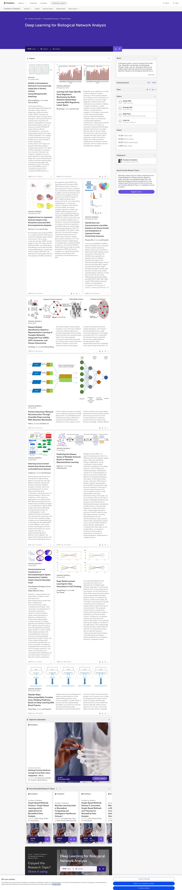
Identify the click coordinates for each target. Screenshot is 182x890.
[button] (44, 49)
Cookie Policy (56, 884)
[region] (91, 882)
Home (30, 854)
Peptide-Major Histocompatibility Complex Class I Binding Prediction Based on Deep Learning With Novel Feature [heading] (41, 699)
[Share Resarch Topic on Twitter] (147, 89)
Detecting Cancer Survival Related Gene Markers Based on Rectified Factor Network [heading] (39, 466)
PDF (148, 83)
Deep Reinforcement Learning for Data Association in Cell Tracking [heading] (69, 584)
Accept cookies (143, 888)
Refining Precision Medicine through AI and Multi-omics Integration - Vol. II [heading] (39, 773)
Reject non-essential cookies (144, 883)
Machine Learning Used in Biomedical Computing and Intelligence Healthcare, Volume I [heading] (65, 810)
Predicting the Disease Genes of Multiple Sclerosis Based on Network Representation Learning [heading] (69, 458)
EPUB (154, 83)
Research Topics (66, 19)
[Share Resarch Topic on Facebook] (150, 89)
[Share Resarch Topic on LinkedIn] (152, 89)
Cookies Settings (144, 879)
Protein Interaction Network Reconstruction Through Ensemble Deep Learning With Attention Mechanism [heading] (40, 416)
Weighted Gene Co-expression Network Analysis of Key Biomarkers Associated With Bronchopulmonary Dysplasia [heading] (40, 221)
